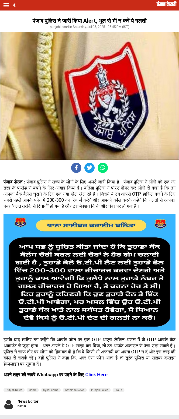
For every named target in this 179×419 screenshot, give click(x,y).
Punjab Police (99, 390)
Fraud (118, 390)
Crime (33, 390)
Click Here (96, 374)
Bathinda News (75, 390)
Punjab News (14, 390)
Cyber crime (51, 390)
